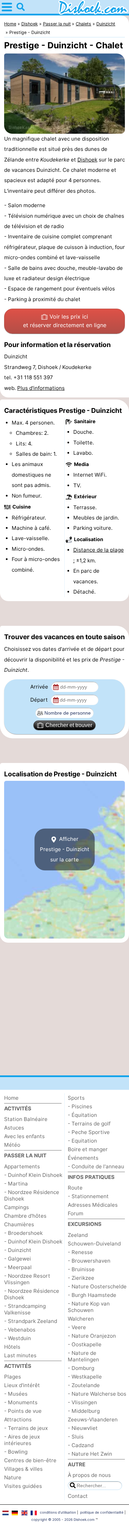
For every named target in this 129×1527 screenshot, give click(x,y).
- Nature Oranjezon (92, 1336)
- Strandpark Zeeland (30, 1321)
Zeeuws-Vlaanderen (93, 1419)
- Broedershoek (23, 1233)
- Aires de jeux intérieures (22, 1439)
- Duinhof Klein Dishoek (33, 1175)
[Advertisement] (64, 613)
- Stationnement (88, 1196)
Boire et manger (88, 1149)
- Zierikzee (81, 1278)
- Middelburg (84, 1411)
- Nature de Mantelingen (83, 1356)
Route (75, 1187)
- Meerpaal (18, 1267)
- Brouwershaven (89, 1260)
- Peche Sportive (89, 1132)
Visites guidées (23, 1486)
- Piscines (80, 1106)
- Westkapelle (85, 1376)
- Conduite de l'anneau (96, 1166)
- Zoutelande (84, 1385)
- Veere (77, 1327)
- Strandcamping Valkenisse (25, 1309)
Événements (83, 1158)
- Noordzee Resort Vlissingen (27, 1279)
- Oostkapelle (84, 1344)
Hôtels (12, 1347)
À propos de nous (89, 1475)
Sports (76, 1098)
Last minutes (20, 1355)
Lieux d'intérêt (22, 1385)
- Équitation (82, 1115)
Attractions (18, 1419)
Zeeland (78, 1235)
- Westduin (17, 1338)
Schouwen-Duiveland (94, 1243)
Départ (39, 699)
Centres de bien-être (30, 1460)
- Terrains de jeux (26, 1428)
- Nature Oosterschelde (97, 1286)
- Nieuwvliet (83, 1428)
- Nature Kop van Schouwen (89, 1306)
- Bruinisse (81, 1269)
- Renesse (80, 1252)
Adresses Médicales (93, 1205)
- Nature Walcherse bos (97, 1394)
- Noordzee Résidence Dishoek (31, 1195)
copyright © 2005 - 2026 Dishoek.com (63, 1519)
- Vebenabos (19, 1329)
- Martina (16, 1183)
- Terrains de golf (89, 1123)
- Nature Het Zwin (90, 1454)
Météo (12, 1145)
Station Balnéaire (25, 1119)
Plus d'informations (41, 388)
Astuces (14, 1127)
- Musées (16, 1394)
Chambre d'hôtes (25, 1216)
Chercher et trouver (68, 725)
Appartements (22, 1166)
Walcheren (81, 1318)
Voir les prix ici (64, 321)
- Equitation (82, 1140)
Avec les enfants (24, 1136)
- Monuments (20, 1402)
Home (11, 1098)
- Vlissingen (82, 1402)
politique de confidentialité (101, 1512)
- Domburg (81, 1368)
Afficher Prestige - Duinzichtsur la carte (64, 849)
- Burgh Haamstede (92, 1295)
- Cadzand (81, 1445)
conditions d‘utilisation (58, 1512)
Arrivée (40, 686)
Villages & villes (23, 1469)
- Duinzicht (17, 1250)
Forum (75, 1213)
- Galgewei (17, 1258)
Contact (78, 1496)
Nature (12, 1477)
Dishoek (87, 159)
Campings (16, 1207)
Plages (12, 1376)
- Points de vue (23, 1411)
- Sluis (76, 1436)
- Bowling (16, 1451)
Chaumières (19, 1224)
